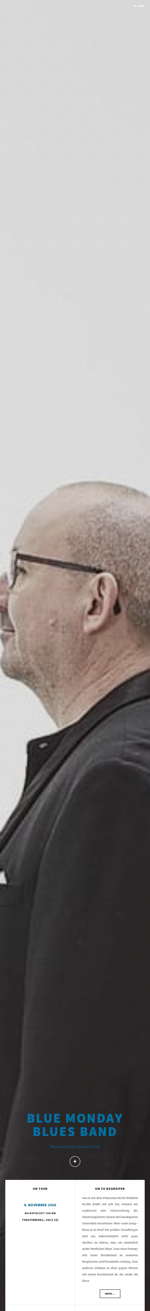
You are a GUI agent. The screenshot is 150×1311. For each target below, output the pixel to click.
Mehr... (110, 1293)
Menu (141, 5)
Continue (75, 1161)
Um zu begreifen (110, 1189)
